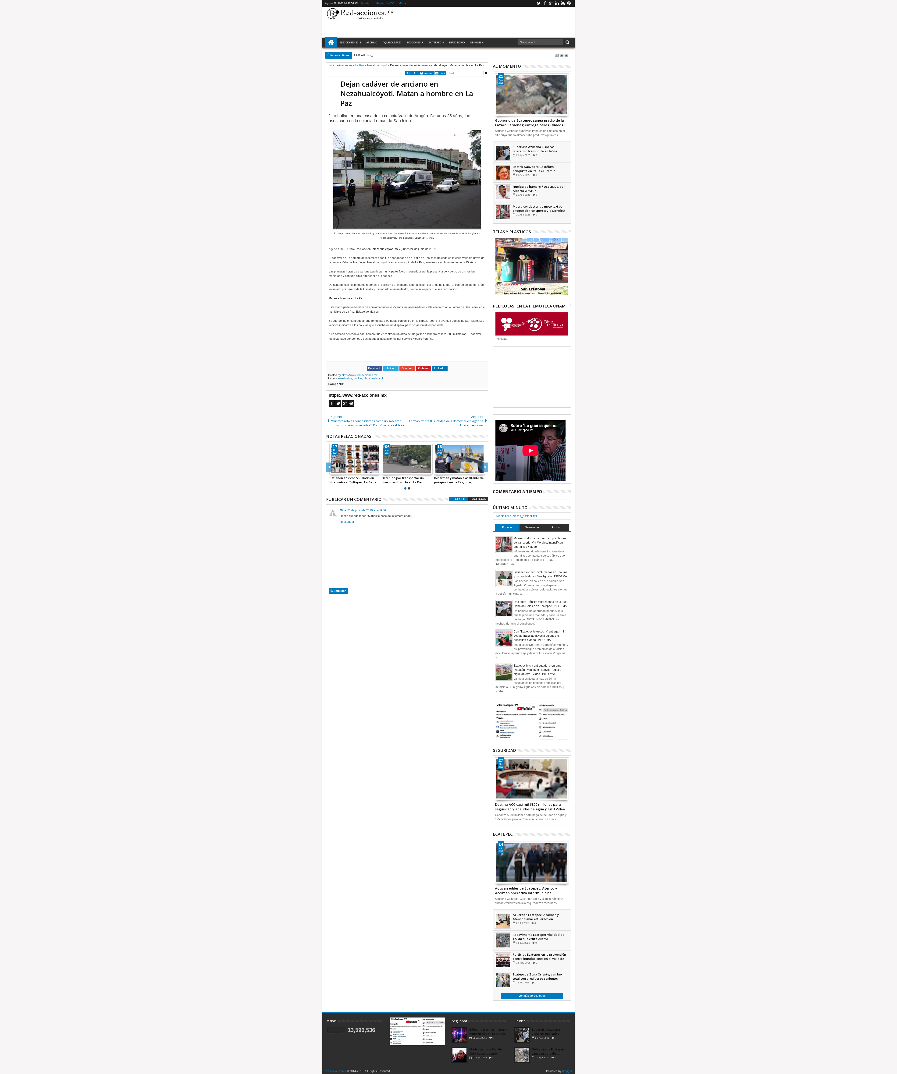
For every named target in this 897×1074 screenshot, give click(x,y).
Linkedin (557, 3)
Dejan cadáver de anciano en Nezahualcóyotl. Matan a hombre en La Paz (406, 93)
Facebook (545, 3)
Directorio (457, 42)
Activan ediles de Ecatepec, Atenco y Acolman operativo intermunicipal (526, 890)
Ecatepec (435, 42)
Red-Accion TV (385, 3)
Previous (485, 467)
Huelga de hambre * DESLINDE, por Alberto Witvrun (539, 188)
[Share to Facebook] (333, 471)
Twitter (539, 3)
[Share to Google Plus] (343, 471)
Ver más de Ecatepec (532, 995)
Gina (343, 510)
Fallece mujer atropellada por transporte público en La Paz (456, 480)
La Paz (357, 378)
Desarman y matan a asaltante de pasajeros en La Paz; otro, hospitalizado (354, 480)
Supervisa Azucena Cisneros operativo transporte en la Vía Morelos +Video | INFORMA (535, 149)
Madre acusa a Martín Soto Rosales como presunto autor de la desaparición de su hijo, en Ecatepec (487, 1051)
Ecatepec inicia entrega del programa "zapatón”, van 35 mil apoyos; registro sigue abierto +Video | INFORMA (537, 670)
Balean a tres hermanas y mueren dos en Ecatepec (488, 1031)
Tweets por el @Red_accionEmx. (516, 516)
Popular (507, 527)
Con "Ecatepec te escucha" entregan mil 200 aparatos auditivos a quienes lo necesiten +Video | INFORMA (539, 636)
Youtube (563, 3)
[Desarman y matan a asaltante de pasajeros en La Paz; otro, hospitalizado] (355, 459)
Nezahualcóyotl (374, 378)
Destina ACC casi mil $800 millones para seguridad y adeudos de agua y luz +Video (530, 806)
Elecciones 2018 (350, 42)
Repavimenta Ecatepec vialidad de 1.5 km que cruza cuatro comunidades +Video (538, 937)
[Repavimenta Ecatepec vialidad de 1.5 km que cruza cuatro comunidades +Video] (503, 940)
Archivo (371, 42)
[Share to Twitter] (338, 471)
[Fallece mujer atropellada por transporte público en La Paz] (459, 459)
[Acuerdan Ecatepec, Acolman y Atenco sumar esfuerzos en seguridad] (503, 921)
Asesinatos (345, 378)
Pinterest (569, 3)
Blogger (458, 499)
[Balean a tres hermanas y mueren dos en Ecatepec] (459, 1035)
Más (401, 3)
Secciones (414, 42)
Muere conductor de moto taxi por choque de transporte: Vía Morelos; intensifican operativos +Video (539, 208)
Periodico (366, 3)
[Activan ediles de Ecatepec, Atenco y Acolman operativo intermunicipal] (531, 862)
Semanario (532, 527)
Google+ (551, 3)
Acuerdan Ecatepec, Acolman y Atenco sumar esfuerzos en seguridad (536, 917)
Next (329, 467)
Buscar (567, 42)
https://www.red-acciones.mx (359, 375)
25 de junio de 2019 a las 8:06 (366, 510)
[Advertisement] (484, 21)
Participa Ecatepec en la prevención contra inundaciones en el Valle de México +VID (539, 956)
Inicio (331, 42)
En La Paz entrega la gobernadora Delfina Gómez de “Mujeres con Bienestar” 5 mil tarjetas (407, 480)
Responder (347, 521)
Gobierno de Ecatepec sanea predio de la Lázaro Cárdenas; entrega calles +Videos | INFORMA (530, 122)
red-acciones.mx (335, 1071)
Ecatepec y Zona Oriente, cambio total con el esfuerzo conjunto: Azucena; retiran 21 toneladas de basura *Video (537, 976)
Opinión (475, 42)
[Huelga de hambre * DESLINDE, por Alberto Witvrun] (503, 192)
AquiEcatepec (392, 42)
